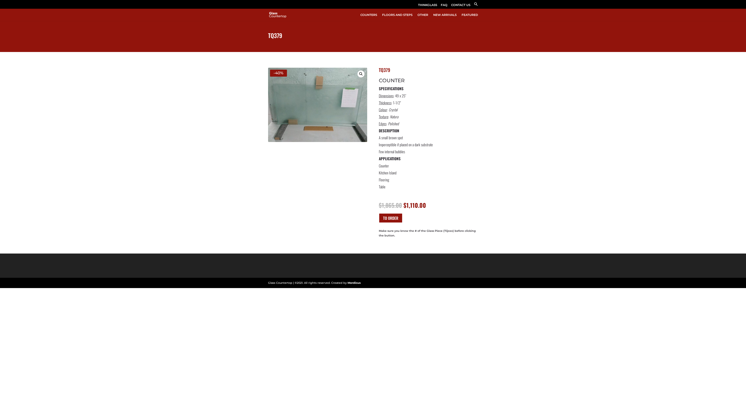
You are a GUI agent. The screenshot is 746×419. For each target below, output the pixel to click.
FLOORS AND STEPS (397, 15)
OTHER (422, 15)
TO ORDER (390, 218)
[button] (476, 5)
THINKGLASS (427, 5)
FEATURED (470, 15)
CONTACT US (460, 5)
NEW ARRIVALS (445, 15)
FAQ (444, 5)
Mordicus (354, 283)
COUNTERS (368, 15)
